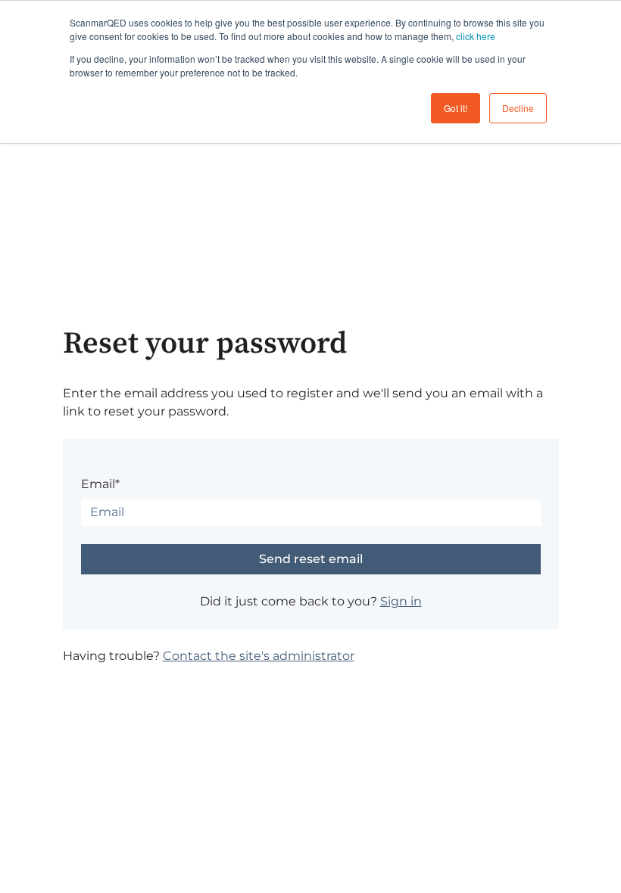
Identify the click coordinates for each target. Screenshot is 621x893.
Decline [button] (518, 107)
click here (475, 36)
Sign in (401, 601)
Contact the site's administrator (258, 656)
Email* (100, 484)
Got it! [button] (455, 107)
